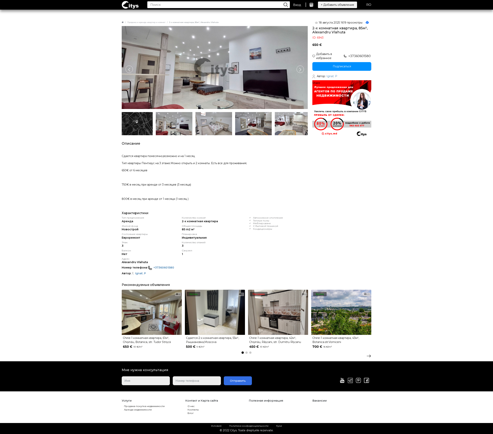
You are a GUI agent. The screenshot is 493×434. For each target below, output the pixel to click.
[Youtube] (342, 381)
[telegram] (350, 381)
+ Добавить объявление (337, 5)
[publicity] (341, 109)
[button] (300, 69)
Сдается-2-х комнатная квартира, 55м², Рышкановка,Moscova (212, 340)
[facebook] (366, 381)
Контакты (193, 409)
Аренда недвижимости (138, 409)
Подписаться (342, 66)
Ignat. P (140, 273)
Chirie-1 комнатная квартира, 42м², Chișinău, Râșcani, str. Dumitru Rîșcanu (275, 340)
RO (368, 5)
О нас (191, 406)
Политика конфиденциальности (248, 425)
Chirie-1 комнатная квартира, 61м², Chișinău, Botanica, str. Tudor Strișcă (147, 340)
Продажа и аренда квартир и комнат (146, 22)
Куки (279, 425)
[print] (367, 22)
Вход (297, 5)
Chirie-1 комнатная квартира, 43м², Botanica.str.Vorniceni (335, 340)
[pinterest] (358, 381)
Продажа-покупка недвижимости (144, 406)
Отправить (238, 380)
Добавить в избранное (324, 56)
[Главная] (123, 22)
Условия (216, 425)
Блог (191, 413)
